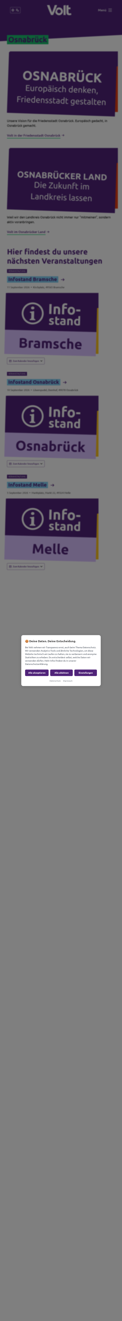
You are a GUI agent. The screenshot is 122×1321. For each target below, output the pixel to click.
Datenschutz (55, 681)
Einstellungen (86, 672)
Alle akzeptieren (36, 672)
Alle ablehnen (61, 672)
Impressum (67, 681)
